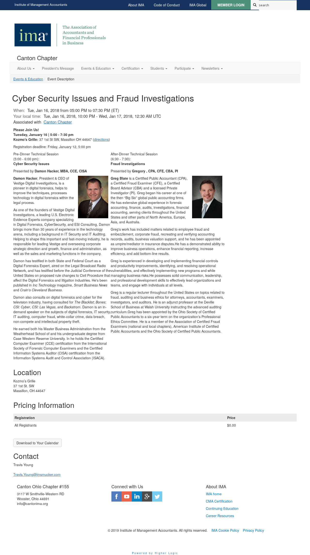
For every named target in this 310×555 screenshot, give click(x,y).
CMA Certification (219, 501)
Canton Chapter (58, 122)
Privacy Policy (253, 530)
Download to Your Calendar (37, 442)
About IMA (136, 4)
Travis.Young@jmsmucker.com (37, 474)
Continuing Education (222, 508)
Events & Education (28, 78)
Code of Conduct (167, 4)
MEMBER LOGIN (230, 4)
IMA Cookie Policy (225, 530)
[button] (26, 68)
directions (101, 139)
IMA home (214, 493)
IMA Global (197, 4)
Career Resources (220, 515)
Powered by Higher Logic (155, 553)
